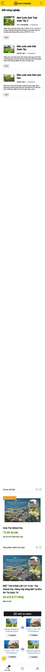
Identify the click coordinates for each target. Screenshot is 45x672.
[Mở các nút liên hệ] (4, 658)
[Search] (41, 3)
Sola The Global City (13, 528)
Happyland (34, 25)
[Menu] (3, 3)
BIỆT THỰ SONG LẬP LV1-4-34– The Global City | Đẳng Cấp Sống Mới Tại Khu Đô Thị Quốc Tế (22, 589)
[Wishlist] (22, 668)
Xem (6, 37)
